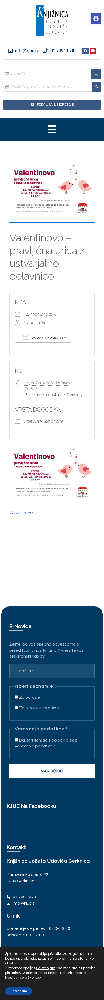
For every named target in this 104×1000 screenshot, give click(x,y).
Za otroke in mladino (38, 708)
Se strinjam (18, 991)
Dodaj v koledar (47, 338)
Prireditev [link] (33, 421)
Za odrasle (29, 697)
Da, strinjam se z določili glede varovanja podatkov (46, 743)
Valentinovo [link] (21, 512)
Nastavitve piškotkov (23, 978)
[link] (96, 18)
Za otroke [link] (54, 421)
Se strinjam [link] (45, 968)
